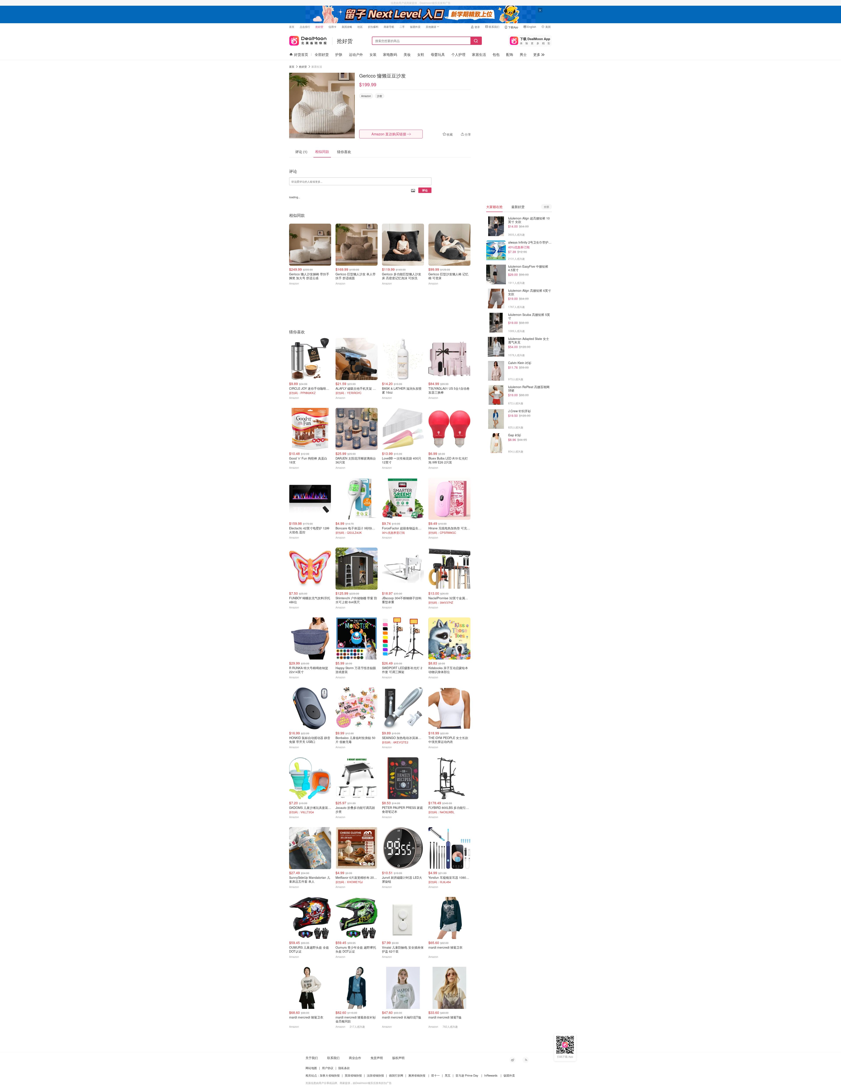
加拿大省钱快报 (330, 1075)
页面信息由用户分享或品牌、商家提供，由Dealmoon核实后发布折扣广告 (349, 1083)
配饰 (509, 54)
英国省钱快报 (353, 1075)
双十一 (435, 1075)
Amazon (366, 96)
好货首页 (301, 54)
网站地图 (311, 1068)
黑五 (448, 1075)
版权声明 (398, 1058)
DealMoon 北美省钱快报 (308, 40)
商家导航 (389, 26)
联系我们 (494, 26)
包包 (496, 54)
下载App (513, 27)
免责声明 (377, 1058)
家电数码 (390, 54)
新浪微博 (512, 1060)
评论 (425, 190)
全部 (546, 207)
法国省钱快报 (375, 1075)
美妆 (407, 54)
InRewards (491, 1075)
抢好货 (319, 26)
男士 (523, 54)
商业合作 (355, 1058)
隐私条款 (344, 1068)
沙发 (379, 96)
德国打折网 (396, 1075)
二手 (402, 26)
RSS (525, 1060)
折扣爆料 (373, 26)
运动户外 (356, 54)
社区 (360, 26)
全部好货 (322, 54)
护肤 (338, 54)
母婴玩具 (438, 54)
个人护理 (458, 54)
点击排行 (305, 26)
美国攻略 (347, 26)
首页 (291, 26)
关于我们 (312, 1058)
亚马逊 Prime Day (467, 1075)
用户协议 (327, 1068)
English (531, 26)
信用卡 (332, 26)
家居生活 (479, 54)
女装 (372, 54)
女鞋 (420, 54)
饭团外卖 (415, 26)
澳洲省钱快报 (416, 1075)
